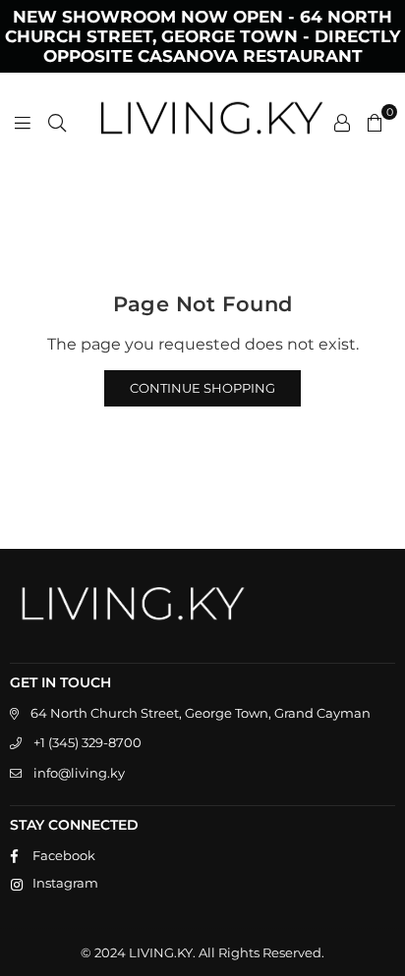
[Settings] (342, 121)
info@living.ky (79, 773)
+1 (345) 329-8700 (87, 742)
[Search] (57, 121)
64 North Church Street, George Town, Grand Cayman (200, 713)
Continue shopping (202, 388)
